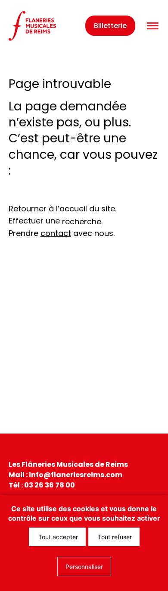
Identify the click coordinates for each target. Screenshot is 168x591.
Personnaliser (84, 566)
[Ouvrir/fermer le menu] (152, 26)
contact (55, 233)
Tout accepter (57, 537)
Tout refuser (114, 537)
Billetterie (110, 26)
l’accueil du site (85, 208)
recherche (81, 221)
